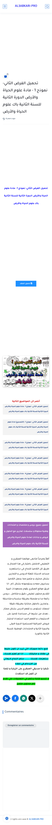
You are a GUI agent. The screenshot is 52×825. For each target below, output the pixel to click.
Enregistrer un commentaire (21, 726)
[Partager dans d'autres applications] (40, 698)
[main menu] (5, 6)
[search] (47, 6)
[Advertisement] (26, 44)
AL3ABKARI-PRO (26, 6)
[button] (15, 698)
